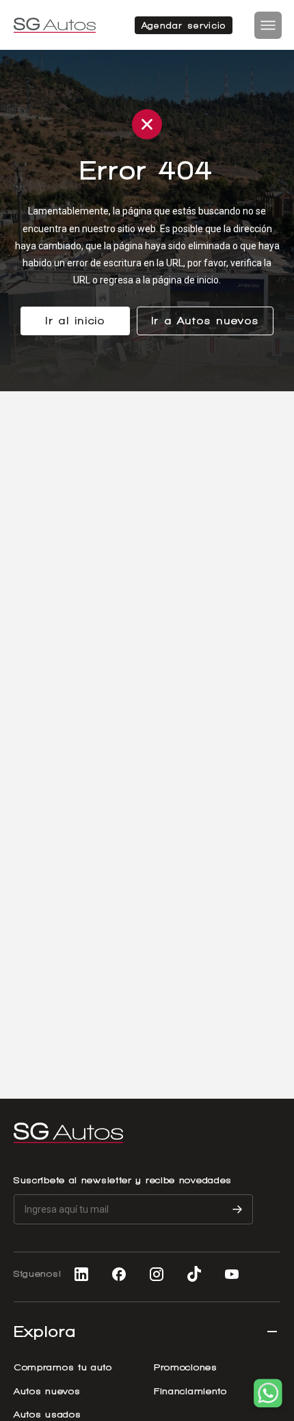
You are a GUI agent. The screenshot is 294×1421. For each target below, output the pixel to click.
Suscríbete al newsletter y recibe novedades (123, 1180)
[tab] (147, 1321)
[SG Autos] (55, 25)
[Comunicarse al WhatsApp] (268, 1395)
